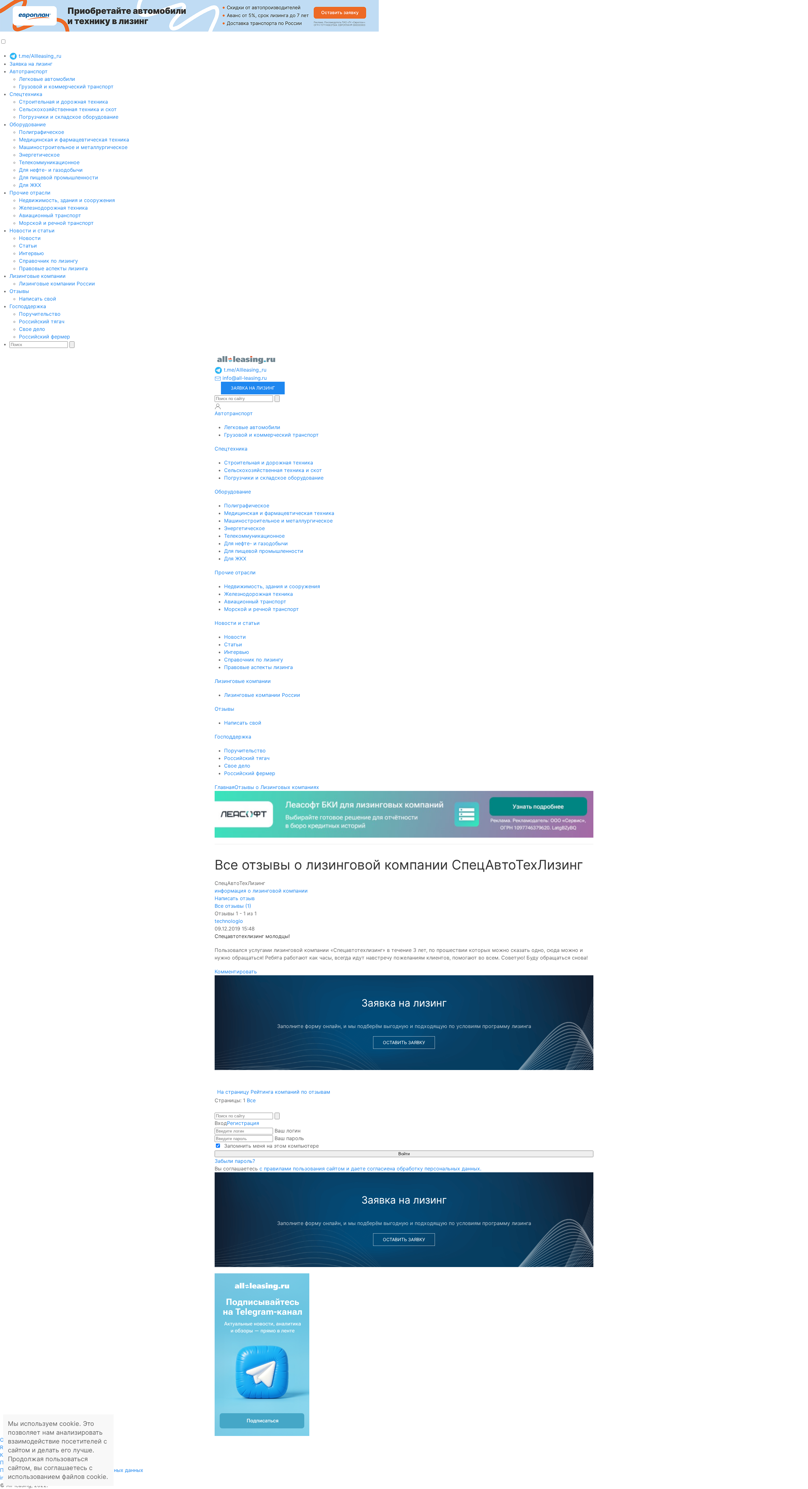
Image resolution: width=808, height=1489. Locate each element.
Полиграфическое (41, 132)
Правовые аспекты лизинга (53, 268)
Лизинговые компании (37, 276)
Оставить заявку (404, 1042)
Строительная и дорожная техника (63, 102)
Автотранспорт (28, 71)
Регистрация (243, 1123)
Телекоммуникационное (49, 162)
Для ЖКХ (30, 185)
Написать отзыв (235, 898)
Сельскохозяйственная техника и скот (68, 109)
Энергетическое (39, 155)
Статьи (28, 245)
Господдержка (27, 306)
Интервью (31, 253)
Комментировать (236, 971)
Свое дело (32, 329)
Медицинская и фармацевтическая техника (74, 139)
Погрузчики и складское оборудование (68, 117)
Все (251, 1100)
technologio (229, 921)
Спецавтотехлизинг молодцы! (252, 936)
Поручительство (40, 314)
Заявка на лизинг (30, 64)
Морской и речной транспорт (56, 223)
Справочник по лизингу (48, 261)
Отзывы (19, 291)
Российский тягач (41, 321)
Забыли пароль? (235, 1161)
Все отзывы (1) (233, 906)
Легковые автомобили (47, 79)
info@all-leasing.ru (244, 378)
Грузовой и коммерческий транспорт (66, 86)
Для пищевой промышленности (58, 177)
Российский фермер (44, 336)
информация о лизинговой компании (261, 891)
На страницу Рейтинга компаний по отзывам (273, 1092)
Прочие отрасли (29, 192)
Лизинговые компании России (57, 283)
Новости (30, 238)
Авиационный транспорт (50, 215)
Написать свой (37, 299)
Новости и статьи (32, 230)
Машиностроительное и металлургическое (73, 147)
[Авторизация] (218, 406)
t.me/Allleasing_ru (39, 56)
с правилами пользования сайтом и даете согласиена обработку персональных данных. (370, 1168)
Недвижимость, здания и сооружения (67, 200)
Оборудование (27, 124)
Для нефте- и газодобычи (51, 170)
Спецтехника (25, 94)
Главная (225, 787)
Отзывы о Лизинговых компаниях (277, 787)
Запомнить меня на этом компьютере (271, 1146)
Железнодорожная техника (53, 208)
